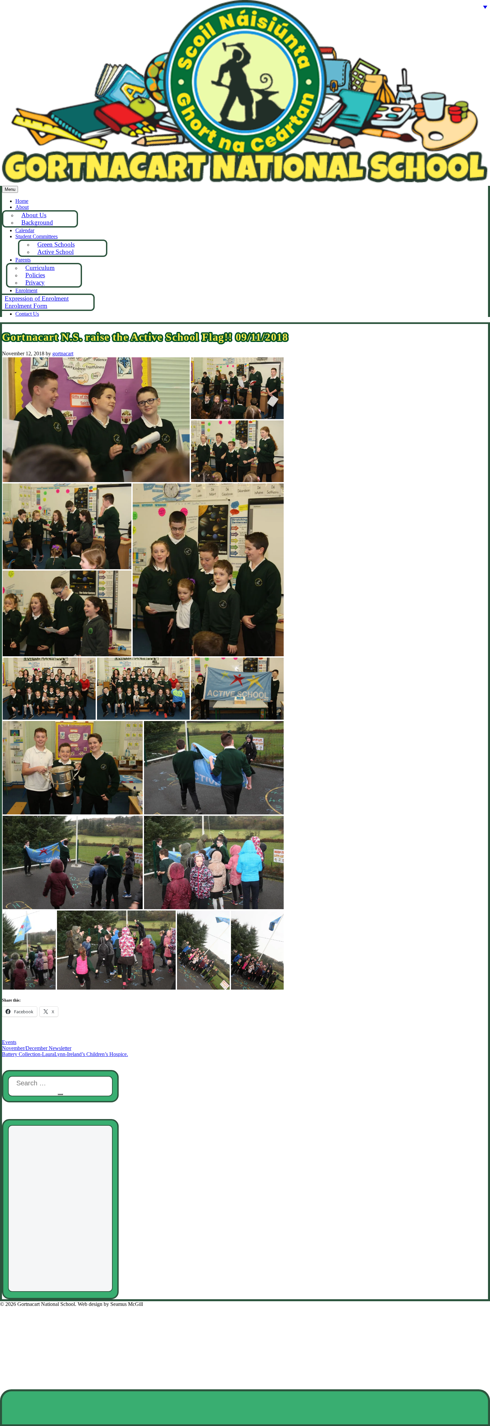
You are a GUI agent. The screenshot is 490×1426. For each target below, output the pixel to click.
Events (9, 1042)
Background (37, 222)
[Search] (60, 1094)
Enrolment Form (26, 305)
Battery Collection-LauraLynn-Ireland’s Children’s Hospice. (65, 1054)
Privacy (35, 282)
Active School (55, 251)
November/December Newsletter (36, 1048)
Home (21, 201)
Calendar (24, 230)
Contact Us (27, 314)
